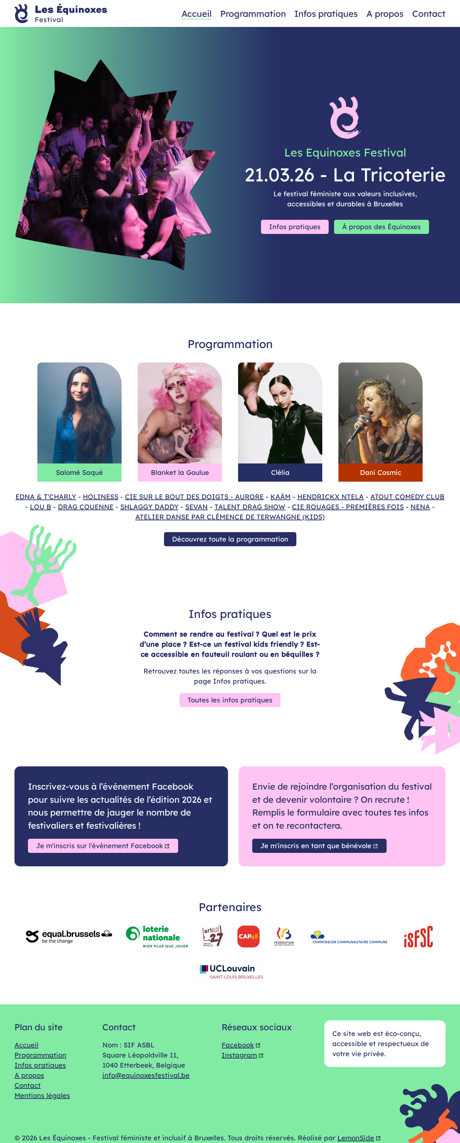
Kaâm (280, 496)
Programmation (253, 13)
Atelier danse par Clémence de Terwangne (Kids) (230, 517)
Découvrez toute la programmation (230, 539)
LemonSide (355, 1138)
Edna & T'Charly (45, 496)
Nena (420, 507)
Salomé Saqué (79, 472)
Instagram (239, 1055)
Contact (429, 13)
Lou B (40, 507)
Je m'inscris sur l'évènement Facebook (99, 845)
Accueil (196, 13)
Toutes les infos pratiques (230, 700)
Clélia (280, 472)
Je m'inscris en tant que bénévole (315, 845)
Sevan (196, 507)
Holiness (100, 496)
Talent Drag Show (250, 507)
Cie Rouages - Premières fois (348, 507)
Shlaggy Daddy (149, 507)
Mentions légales (42, 1095)
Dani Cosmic (380, 472)
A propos (384, 13)
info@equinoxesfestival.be (146, 1075)
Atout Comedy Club (407, 496)
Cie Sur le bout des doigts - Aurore (194, 496)
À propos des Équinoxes (381, 226)
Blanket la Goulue (180, 472)
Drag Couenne (85, 507)
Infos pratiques (326, 13)
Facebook (238, 1045)
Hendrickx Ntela (330, 496)
